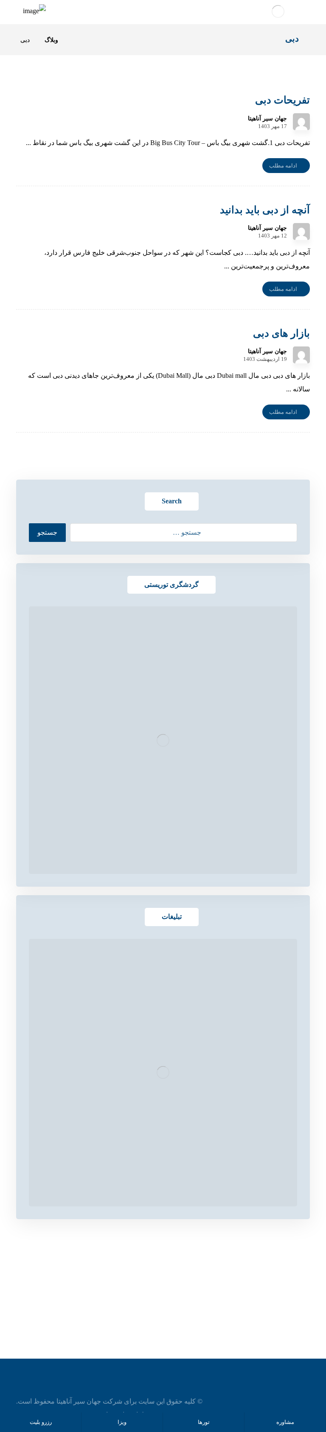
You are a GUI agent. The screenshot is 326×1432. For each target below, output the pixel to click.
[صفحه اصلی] (75, 40)
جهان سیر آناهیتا (267, 118)
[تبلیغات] (163, 1072)
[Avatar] (301, 121)
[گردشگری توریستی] (163, 740)
